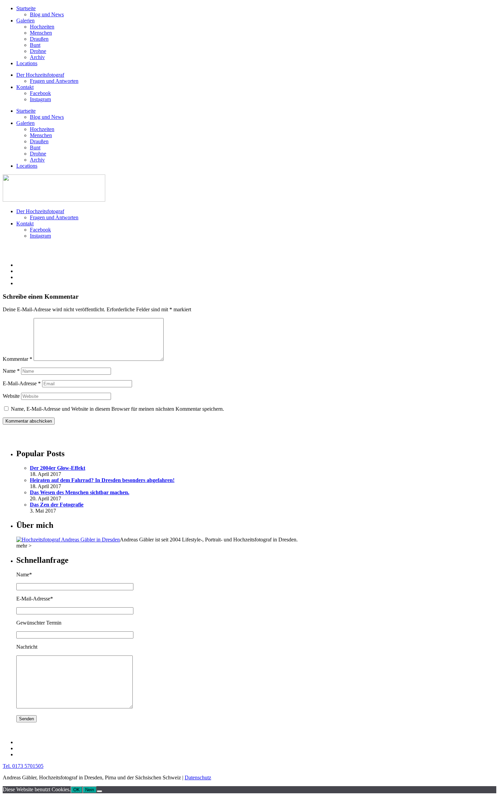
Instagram (40, 99)
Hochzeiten (42, 27)
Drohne (38, 51)
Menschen (41, 33)
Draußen (39, 39)
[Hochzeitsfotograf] (68, 539)
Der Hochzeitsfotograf (40, 75)
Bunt (35, 45)
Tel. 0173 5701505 (23, 766)
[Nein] (99, 791)
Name (11, 371)
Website (11, 396)
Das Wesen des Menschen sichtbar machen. (79, 492)
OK (76, 789)
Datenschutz (198, 777)
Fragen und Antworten (54, 81)
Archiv (37, 57)
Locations (26, 63)
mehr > (24, 546)
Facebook (40, 93)
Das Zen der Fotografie (57, 504)
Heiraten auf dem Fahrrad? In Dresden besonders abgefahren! (102, 480)
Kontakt (25, 87)
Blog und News (47, 14)
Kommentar (17, 359)
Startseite (26, 8)
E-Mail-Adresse (22, 383)
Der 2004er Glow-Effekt (57, 468)
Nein (89, 789)
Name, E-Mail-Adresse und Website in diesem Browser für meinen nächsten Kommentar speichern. (117, 409)
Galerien (25, 20)
